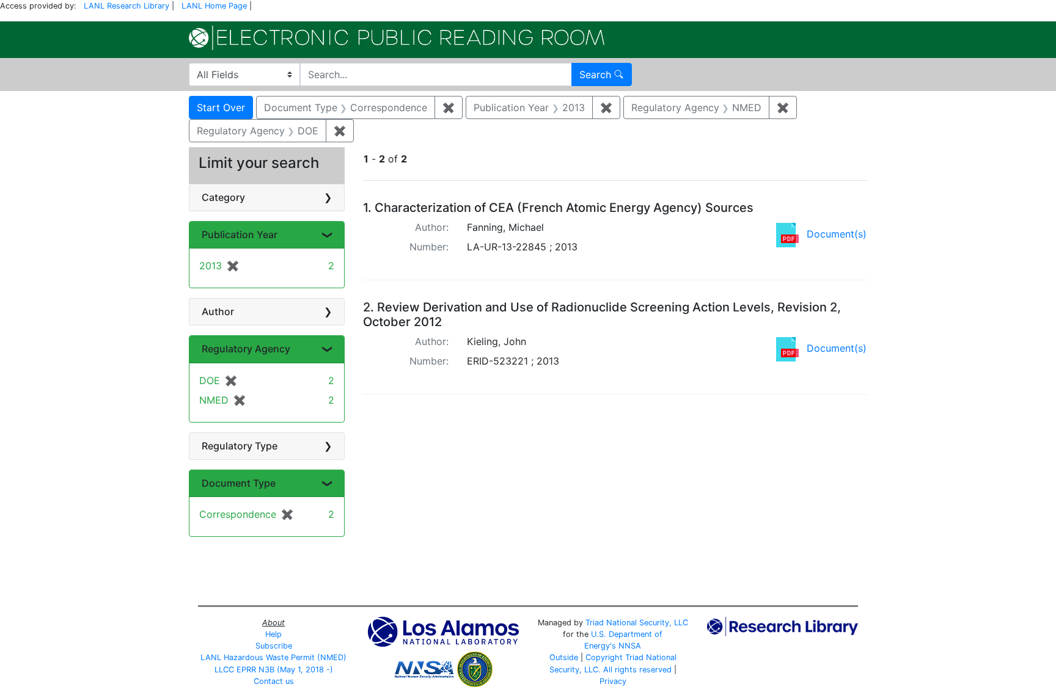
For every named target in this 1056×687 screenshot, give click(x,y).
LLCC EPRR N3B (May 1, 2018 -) (274, 669)
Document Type (239, 483)
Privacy (613, 681)
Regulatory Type (239, 446)
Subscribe (273, 645)
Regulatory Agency (246, 349)
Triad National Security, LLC (636, 622)
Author (218, 311)
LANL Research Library (126, 5)
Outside (563, 657)
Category (223, 197)
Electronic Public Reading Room (396, 38)
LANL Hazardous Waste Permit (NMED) (273, 657)
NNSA (629, 645)
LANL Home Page (214, 5)
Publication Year (239, 234)
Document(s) (837, 234)
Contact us (274, 681)
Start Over (221, 107)
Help (273, 634)
